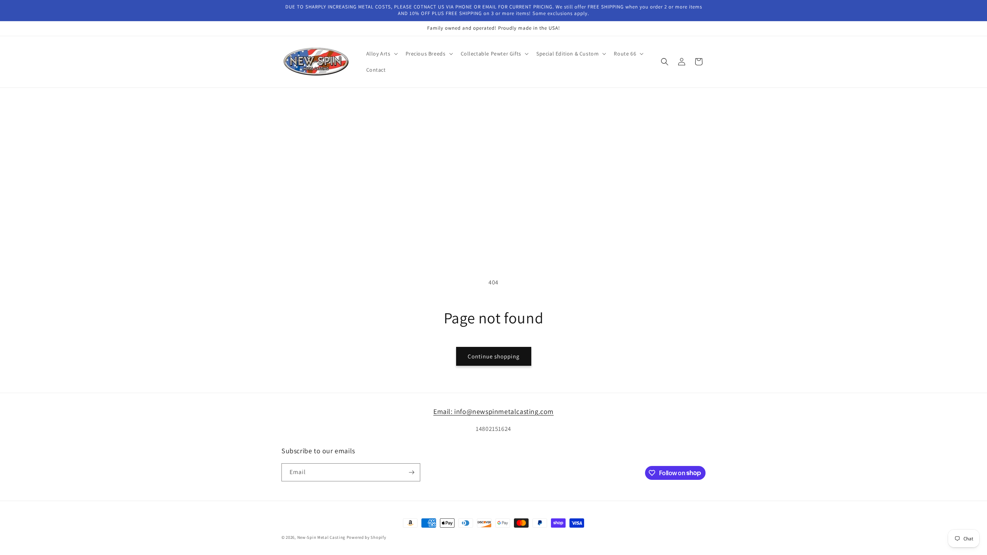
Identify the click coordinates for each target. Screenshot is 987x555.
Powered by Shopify (366, 537)
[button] (381, 53)
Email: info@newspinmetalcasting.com (493, 411)
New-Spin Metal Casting (321, 537)
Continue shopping (494, 356)
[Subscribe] (411, 472)
